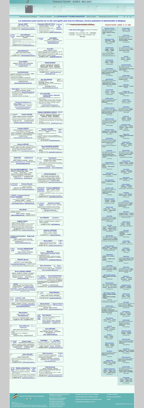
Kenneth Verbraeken (109, 246)
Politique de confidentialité (114, 396)
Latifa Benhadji (109, 254)
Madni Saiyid (126, 256)
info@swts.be (23, 327)
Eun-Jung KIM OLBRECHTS (19, 169)
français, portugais (57, 10)
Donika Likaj (126, 116)
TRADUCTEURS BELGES (72, 1)
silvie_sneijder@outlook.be (50, 334)
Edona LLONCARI (23, 144)
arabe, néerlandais (121, 9)
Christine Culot (126, 91)
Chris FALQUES (45, 93)
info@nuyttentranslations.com (23, 242)
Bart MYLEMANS (46, 79)
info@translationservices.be (28, 55)
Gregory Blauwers (126, 184)
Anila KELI (50, 48)
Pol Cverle (109, 326)
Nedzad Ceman (109, 305)
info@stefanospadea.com (23, 348)
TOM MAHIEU (43, 340)
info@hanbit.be (18, 178)
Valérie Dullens (109, 360)
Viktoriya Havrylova (126, 357)
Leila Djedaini (126, 248)
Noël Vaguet (126, 302)
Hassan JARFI (23, 24)
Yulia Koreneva (126, 377)
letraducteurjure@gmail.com (28, 28)
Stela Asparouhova (109, 343)
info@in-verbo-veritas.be (28, 362)
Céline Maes (126, 84)
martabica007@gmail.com (55, 259)
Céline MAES (18, 104)
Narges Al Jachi (126, 293)
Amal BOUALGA (23, 51)
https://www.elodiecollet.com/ (23, 163)
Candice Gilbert (126, 75)
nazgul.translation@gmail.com (55, 286)
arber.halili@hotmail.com (28, 92)
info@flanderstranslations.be (55, 347)
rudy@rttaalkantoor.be (46, 321)
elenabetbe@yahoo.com (55, 152)
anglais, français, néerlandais (91, 10)
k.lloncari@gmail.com (55, 235)
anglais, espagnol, (57, 9)
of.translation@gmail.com (55, 196)
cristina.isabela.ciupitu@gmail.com (23, 137)
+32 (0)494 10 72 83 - (17, 189)
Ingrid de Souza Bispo (109, 198)
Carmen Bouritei (109, 89)
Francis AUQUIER (16, 197)
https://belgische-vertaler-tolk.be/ (55, 406)
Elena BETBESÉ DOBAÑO (50, 146)
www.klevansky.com (50, 73)
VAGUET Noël (20, 298)
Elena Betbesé (109, 138)
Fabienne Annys (126, 150)
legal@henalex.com (56, 123)
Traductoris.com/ (119, 404)
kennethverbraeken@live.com (23, 253)
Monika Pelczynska (126, 285)
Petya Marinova (126, 311)
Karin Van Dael (109, 235)
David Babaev (126, 106)
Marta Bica (50, 251)
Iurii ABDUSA (44, 217)
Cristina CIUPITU (23, 128)
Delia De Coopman (109, 118)
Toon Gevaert (126, 348)
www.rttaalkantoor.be (56, 321)
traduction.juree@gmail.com (55, 245)
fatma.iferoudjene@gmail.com (55, 182)
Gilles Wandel (126, 177)
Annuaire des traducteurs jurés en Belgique (31, 396)
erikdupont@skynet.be (44, 167)
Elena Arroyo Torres (126, 124)
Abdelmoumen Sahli (109, 39)
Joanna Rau (109, 216)
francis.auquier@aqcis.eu (18, 203)
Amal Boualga (126, 46)
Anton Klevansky (109, 79)
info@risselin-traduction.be (28, 189)
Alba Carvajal (126, 35)
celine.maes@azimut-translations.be (23, 106)
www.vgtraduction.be (50, 361)
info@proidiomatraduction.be (28, 304)
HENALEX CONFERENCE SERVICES (47, 112)
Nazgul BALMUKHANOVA (55, 276)
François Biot (126, 169)
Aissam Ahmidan (126, 28)
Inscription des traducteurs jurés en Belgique (87, 394)
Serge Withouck (24, 325)
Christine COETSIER (27, 114)
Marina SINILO (48, 240)
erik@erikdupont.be (57, 167)
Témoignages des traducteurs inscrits (85, 401)
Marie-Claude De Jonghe (109, 275)
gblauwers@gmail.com (50, 210)
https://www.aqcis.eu (29, 203)
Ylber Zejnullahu (126, 366)
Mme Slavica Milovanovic (77, 29)
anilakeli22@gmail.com (56, 56)
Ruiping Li (109, 334)
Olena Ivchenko (109, 318)
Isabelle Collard (109, 207)
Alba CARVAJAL (25, 34)
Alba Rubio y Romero (109, 28)
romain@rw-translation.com (55, 309)
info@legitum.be (55, 224)
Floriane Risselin (126, 161)
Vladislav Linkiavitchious (109, 368)
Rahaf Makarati (126, 320)
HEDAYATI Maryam (23, 259)
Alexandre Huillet (109, 47)
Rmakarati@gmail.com (55, 298)
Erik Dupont (109, 150)
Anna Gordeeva (109, 68)
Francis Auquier (109, 173)
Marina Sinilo (126, 267)
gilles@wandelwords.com (17, 215)
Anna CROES (23, 61)
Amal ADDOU (53, 38)
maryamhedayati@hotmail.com (18, 264)
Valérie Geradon (47, 353)
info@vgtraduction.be (55, 359)
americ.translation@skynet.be (50, 104)
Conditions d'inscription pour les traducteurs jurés (88, 399)
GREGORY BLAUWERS (54, 203)
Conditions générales (112, 394)
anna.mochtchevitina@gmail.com (23, 83)
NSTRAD (15, 284)
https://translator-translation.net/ (55, 395)
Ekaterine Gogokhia (109, 129)
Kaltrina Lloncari (126, 221)
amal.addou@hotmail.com (53, 41)
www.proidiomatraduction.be (23, 306)
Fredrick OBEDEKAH (53, 188)
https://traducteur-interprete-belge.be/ (56, 399)
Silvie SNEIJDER (50, 328)
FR (124, 16)
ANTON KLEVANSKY (50, 62)
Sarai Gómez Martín (126, 330)
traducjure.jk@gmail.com (55, 375)
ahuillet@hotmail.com (55, 32)
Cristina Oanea (126, 99)
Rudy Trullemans (46, 315)
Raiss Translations (45, 265)
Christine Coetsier (109, 98)
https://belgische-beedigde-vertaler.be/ (57, 402)
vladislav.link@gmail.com (28, 377)
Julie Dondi (109, 225)
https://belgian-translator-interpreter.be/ (57, 404)
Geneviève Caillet (109, 188)
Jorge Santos (126, 211)
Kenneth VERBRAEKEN (25, 248)
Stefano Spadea (26, 341)
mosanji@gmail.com (23, 278)
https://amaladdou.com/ (53, 43)
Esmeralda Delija (126, 142)
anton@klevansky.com (55, 72)
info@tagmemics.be (23, 315)
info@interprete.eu (55, 140)
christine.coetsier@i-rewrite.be (23, 122)
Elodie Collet (126, 134)
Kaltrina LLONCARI (50, 230)
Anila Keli (126, 56)
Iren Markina (126, 192)
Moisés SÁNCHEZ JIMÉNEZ (23, 271)
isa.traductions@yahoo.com (28, 230)
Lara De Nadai (126, 241)
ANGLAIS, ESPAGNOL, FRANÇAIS (23, 187)
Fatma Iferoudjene (109, 162)
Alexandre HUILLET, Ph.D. (46, 24)
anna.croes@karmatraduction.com (23, 64)
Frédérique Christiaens (60, 7)
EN (130, 16)
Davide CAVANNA (47, 129)
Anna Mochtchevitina (126, 64)
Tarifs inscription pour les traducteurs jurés (86, 396)
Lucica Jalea (109, 265)
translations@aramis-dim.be (50, 87)
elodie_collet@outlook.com (18, 162)
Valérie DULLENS (27, 354)
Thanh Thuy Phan (126, 339)
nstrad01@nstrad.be (29, 287)
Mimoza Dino (126, 276)
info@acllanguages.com (28, 45)
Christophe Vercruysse (109, 107)
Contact (109, 399)
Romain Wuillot (45, 303)
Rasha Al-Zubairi (23, 312)
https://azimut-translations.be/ (23, 108)
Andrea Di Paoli (109, 60)
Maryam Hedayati (109, 283)
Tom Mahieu (109, 351)
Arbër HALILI (16, 89)
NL (127, 16)
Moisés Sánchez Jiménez (109, 292)
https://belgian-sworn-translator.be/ (56, 401)
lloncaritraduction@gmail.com (28, 151)
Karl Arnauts (126, 230)
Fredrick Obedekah (109, 180)
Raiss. (50, 270)
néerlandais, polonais (30, 10)
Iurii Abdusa (126, 201)
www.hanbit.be (28, 178)
